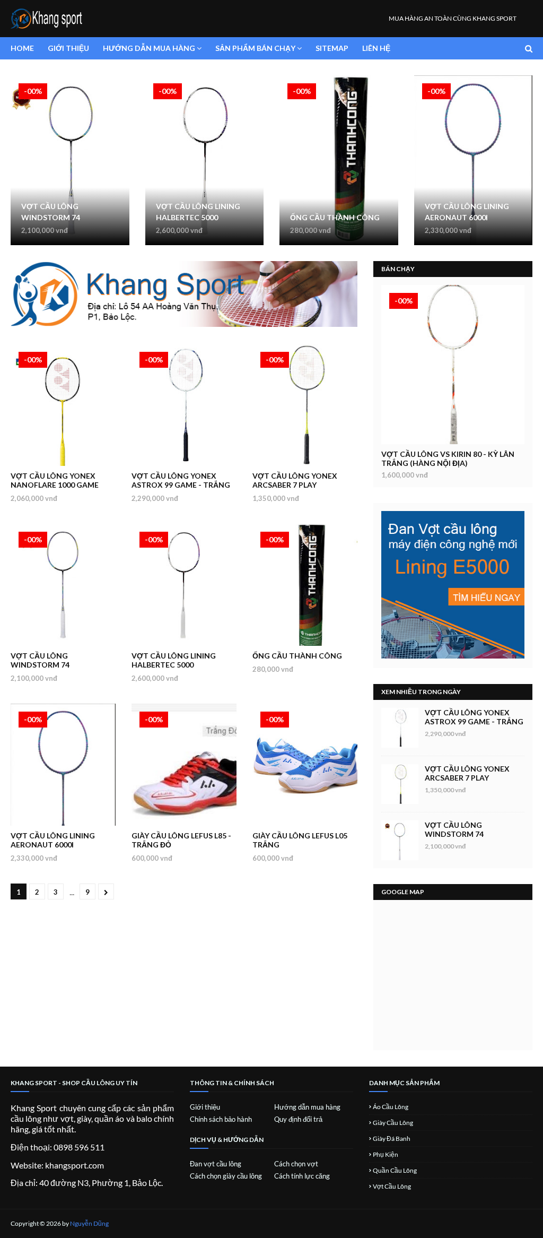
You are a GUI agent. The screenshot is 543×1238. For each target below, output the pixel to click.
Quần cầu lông (395, 1170)
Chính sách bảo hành (221, 1119)
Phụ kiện (385, 1154)
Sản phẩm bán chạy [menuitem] (255, 48)
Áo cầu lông (390, 1107)
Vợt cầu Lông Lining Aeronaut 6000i (467, 212)
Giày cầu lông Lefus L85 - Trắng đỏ (181, 840)
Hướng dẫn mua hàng (307, 1107)
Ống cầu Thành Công (335, 217)
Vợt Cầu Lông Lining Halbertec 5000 (198, 212)
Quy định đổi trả (298, 1119)
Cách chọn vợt (296, 1163)
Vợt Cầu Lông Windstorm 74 (50, 212)
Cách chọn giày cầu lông (226, 1176)
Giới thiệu (205, 1107)
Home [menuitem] (22, 48)
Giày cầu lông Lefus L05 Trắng (299, 840)
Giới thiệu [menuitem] (68, 48)
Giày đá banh (391, 1138)
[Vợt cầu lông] (452, 364)
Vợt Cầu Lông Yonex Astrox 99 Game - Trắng (181, 480)
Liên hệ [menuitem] (376, 48)
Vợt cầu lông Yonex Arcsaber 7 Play (294, 480)
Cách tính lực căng (302, 1176)
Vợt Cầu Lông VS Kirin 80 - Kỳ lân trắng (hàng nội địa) (447, 458)
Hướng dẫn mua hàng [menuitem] (149, 48)
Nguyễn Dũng (89, 1223)
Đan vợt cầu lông (215, 1163)
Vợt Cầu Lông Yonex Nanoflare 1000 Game (55, 480)
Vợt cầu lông (392, 1186)
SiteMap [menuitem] (332, 48)
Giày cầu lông (393, 1123)
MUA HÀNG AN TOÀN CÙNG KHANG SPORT (452, 18)
